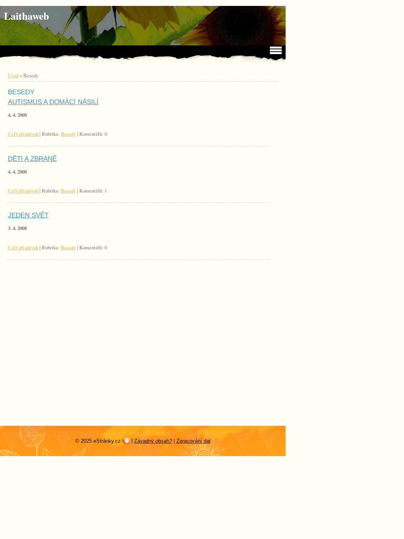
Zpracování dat (193, 441)
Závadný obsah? (153, 441)
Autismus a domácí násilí (53, 102)
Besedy (68, 133)
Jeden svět (28, 215)
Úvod (13, 75)
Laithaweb (26, 15)
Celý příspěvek (23, 133)
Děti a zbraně (32, 159)
